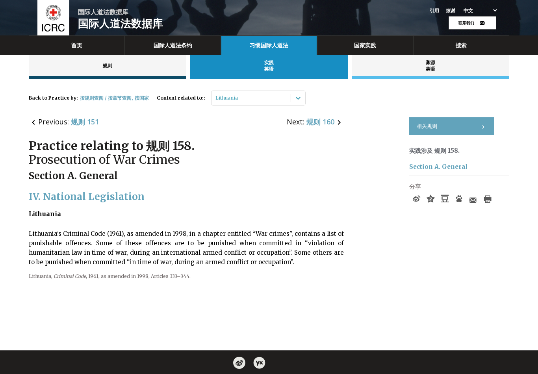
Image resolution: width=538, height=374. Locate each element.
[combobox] (216, 98)
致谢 (451, 10)
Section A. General (438, 166)
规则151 (85, 121)
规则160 (320, 121)
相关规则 (427, 126)
